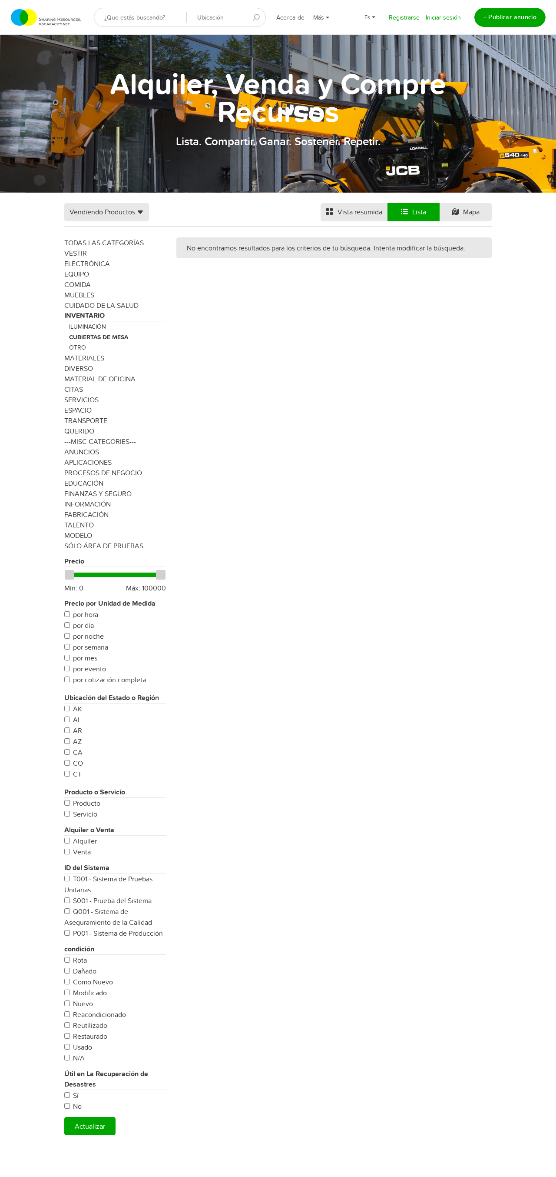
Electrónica (87, 263)
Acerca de (290, 17)
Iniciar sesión (443, 17)
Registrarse (404, 17)
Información (87, 504)
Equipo (76, 274)
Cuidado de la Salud (101, 305)
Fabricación (86, 514)
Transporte (85, 420)
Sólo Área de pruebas (103, 545)
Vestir (75, 253)
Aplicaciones (88, 462)
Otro (77, 347)
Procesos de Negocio (103, 472)
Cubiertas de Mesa (98, 337)
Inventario (84, 315)
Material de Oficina (100, 378)
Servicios (81, 399)
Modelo (78, 535)
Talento (79, 525)
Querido (79, 431)
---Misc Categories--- (100, 441)
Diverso (78, 368)
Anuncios (81, 452)
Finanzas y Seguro (98, 493)
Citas (73, 389)
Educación (83, 483)
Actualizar (90, 1126)
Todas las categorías (104, 242)
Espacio (78, 410)
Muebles (79, 295)
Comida (77, 284)
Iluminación (87, 326)
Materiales (84, 358)
